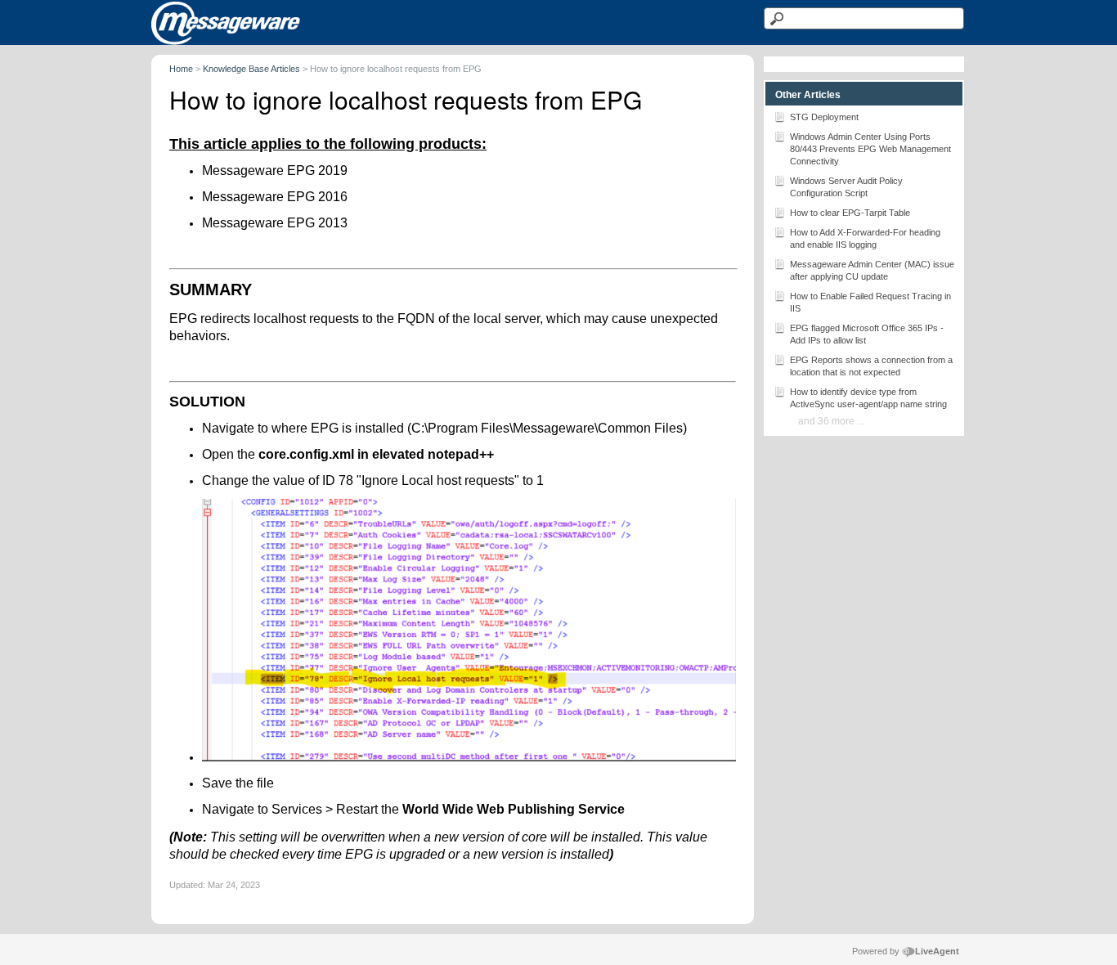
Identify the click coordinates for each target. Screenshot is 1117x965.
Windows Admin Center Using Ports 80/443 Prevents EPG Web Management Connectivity (870, 149)
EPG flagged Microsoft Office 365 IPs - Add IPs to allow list (867, 334)
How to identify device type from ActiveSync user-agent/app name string (868, 398)
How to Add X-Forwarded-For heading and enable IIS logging (865, 238)
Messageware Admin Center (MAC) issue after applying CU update (872, 270)
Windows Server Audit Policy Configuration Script (846, 187)
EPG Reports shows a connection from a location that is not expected (871, 366)
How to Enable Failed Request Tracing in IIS (870, 302)
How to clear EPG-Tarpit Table (850, 213)
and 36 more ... (831, 421)
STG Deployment (824, 117)
